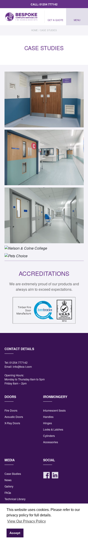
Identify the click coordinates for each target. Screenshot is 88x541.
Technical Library (15, 499)
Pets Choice (44, 251)
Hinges (47, 423)
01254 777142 (18, 362)
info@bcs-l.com (22, 366)
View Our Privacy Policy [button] (26, 521)
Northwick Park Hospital (44, 152)
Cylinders (49, 436)
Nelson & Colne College (44, 243)
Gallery (9, 486)
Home (34, 30)
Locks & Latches (53, 429)
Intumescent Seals (54, 410)
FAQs (8, 492)
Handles (48, 417)
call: (44, 4)
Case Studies (13, 473)
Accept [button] (14, 533)
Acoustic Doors (14, 417)
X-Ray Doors (12, 423)
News (8, 480)
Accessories (50, 442)
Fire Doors (11, 410)
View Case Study (44, 109)
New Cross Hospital (44, 210)
